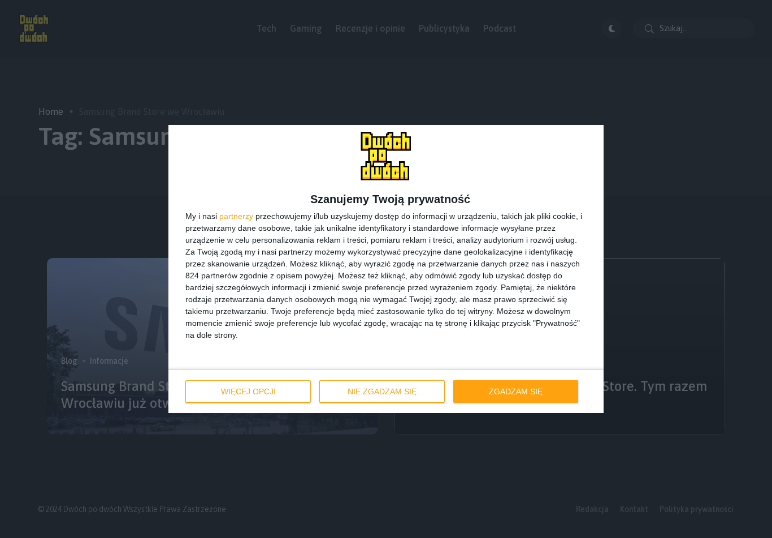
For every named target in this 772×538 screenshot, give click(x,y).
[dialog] (386, 269)
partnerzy (236, 216)
